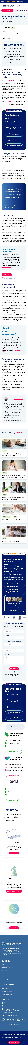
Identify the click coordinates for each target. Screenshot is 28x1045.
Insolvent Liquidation (7, 991)
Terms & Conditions (14, 1024)
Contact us (13, 668)
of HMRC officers (13, 80)
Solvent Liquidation (7, 988)
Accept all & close (14, 1042)
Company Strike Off (7, 994)
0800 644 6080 (6, 267)
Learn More (12, 751)
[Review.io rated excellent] (14, 1)
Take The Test (13, 853)
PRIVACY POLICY (17, 679)
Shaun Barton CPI (18, 399)
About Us (4, 964)
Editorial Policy (5, 980)
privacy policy (18, 1039)
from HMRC (10, 101)
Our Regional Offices (7, 967)
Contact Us (13, 928)
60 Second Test (6, 974)
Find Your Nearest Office (9, 278)
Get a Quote (6, 274)
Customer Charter (6, 977)
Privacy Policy (14, 1028)
